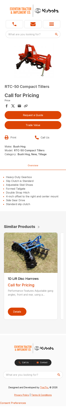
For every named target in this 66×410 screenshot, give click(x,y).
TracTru (44, 387)
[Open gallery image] (33, 60)
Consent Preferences (13, 403)
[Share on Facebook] (6, 106)
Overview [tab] (33, 165)
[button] (14, 24)
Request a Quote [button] (33, 115)
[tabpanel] (33, 60)
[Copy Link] (26, 106)
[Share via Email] (19, 106)
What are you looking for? (24, 34)
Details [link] (17, 311)
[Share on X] (13, 106)
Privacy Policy (21, 395)
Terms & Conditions (41, 395)
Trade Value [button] (33, 125)
